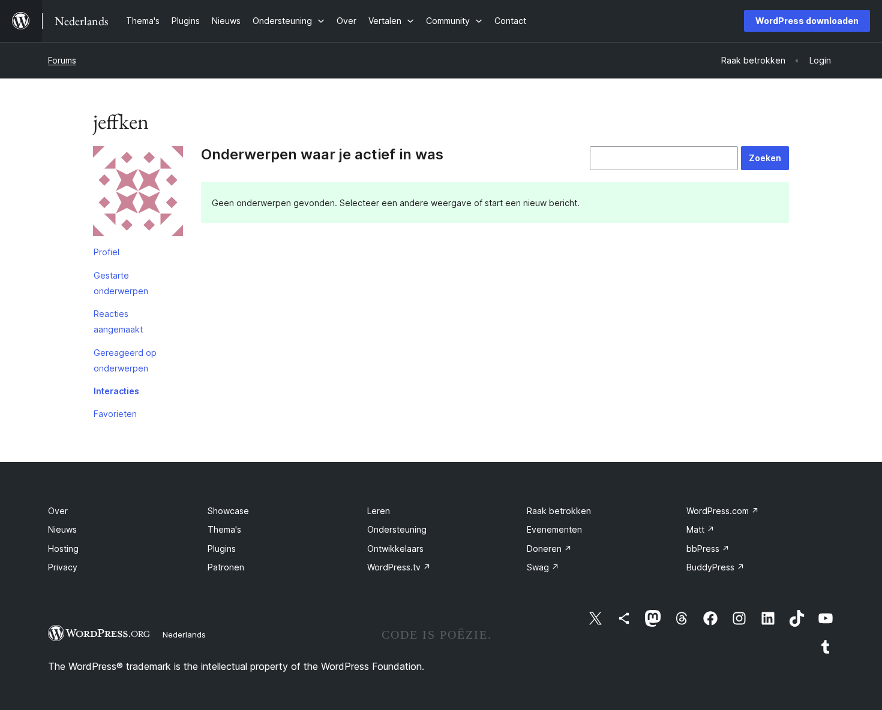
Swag (543, 567)
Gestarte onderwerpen (121, 283)
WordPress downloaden (807, 21)
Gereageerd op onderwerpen (125, 360)
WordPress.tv (399, 567)
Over (58, 511)
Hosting (63, 548)
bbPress (708, 548)
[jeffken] (138, 193)
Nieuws (62, 529)
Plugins (222, 548)
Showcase (228, 511)
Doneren (549, 548)
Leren (378, 511)
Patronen (226, 567)
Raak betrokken (559, 511)
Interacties (116, 391)
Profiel (106, 252)
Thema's (224, 529)
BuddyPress (715, 567)
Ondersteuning (397, 529)
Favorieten (115, 414)
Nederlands (184, 634)
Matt (700, 529)
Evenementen (554, 529)
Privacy (62, 567)
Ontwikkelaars (395, 548)
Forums (62, 60)
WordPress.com (722, 511)
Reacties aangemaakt (118, 321)
